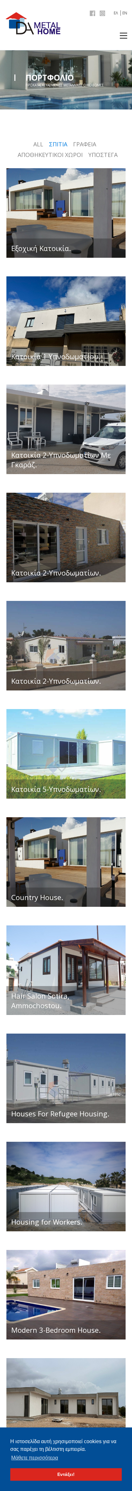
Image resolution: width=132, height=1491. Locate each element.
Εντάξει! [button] (66, 1474)
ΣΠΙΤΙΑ (58, 144)
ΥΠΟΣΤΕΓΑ (103, 155)
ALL (38, 144)
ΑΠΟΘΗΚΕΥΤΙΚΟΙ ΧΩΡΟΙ (50, 155)
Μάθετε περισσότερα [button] (34, 1458)
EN (124, 13)
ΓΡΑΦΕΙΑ (84, 144)
